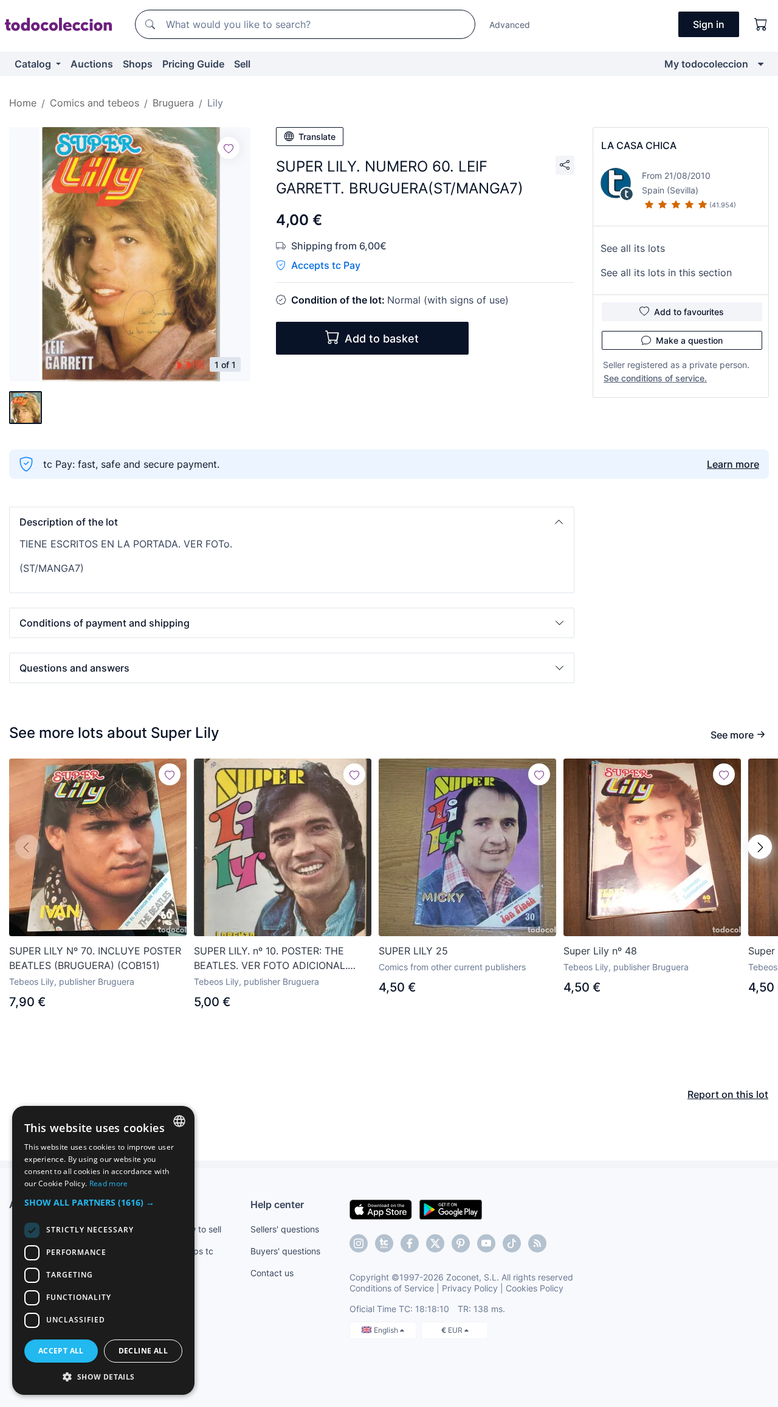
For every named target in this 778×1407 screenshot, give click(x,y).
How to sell (199, 1229)
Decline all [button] (143, 1351)
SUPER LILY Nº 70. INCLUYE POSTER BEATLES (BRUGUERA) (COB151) (95, 958)
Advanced (509, 24)
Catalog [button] (34, 64)
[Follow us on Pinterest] (461, 1243)
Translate (317, 136)
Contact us (272, 1273)
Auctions (92, 64)
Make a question (689, 340)
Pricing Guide (193, 64)
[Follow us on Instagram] (358, 1243)
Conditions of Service (391, 1288)
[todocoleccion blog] (537, 1243)
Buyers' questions (285, 1251)
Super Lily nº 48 (600, 951)
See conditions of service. (655, 378)
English (387, 1330)
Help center (277, 1204)
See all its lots (633, 248)
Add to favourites (689, 312)
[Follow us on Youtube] (486, 1243)
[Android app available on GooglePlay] (450, 1209)
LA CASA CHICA (638, 145)
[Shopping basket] (761, 24)
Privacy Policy (470, 1288)
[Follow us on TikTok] (512, 1243)
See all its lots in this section (666, 272)
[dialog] (103, 1250)
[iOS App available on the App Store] (380, 1209)
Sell (242, 64)
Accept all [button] (61, 1351)
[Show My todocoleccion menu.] (760, 64)
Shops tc (195, 1251)
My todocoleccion (706, 64)
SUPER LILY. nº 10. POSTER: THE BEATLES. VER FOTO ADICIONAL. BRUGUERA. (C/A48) (271, 959)
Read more (108, 1183)
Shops (138, 64)
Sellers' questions (284, 1229)
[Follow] (228, 148)
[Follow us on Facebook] (410, 1243)
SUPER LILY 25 (413, 951)
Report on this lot (727, 1094)
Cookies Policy (534, 1288)
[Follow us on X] (435, 1243)
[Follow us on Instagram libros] (384, 1243)
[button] (291, 522)
